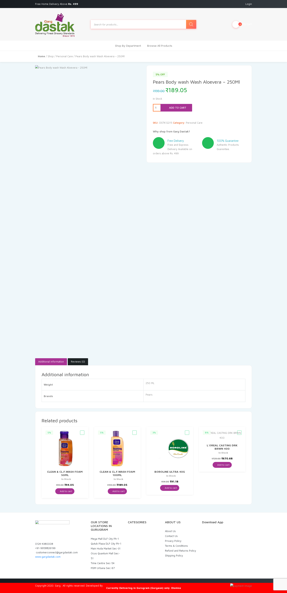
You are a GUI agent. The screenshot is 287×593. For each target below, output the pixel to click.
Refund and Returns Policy (180, 550)
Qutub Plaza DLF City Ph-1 (106, 543)
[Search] (191, 24)
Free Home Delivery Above (57, 3)
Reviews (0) (78, 361)
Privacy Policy (173, 540)
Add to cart (177, 107)
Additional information (51, 361)
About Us (170, 531)
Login (248, 3)
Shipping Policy (174, 555)
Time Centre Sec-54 (102, 563)
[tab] (51, 361)
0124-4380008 (44, 543)
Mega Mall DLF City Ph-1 (105, 538)
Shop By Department (128, 45)
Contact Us (171, 536)
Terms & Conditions (176, 545)
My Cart (246, 24)
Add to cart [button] (65, 491)
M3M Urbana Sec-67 (103, 568)
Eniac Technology (113, 585)
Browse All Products (159, 45)
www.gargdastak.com (48, 556)
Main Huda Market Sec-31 (105, 548)
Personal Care (64, 56)
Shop (51, 56)
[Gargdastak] (55, 24)
